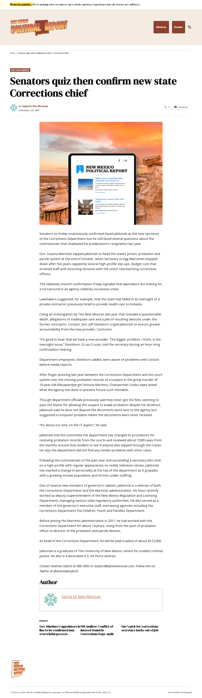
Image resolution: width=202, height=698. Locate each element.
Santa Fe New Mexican (35, 106)
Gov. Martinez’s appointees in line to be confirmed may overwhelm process (59, 630)
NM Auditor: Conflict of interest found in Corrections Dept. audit (97, 630)
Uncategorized (20, 70)
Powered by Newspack (180, 692)
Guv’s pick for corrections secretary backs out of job (139, 628)
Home (12, 53)
